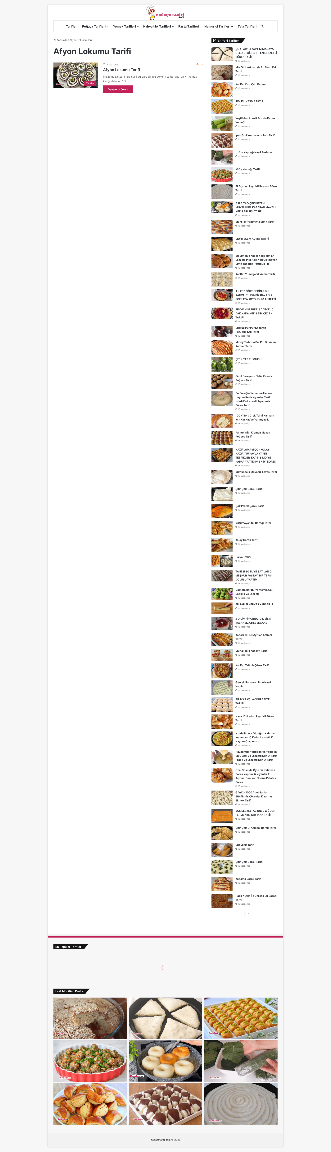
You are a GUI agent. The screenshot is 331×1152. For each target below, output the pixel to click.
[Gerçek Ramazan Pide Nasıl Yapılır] (222, 687)
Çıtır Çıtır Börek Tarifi (249, 488)
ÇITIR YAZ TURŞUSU (248, 359)
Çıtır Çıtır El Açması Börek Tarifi (255, 827)
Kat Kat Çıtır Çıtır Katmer (251, 84)
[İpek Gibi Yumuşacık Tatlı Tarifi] (222, 140)
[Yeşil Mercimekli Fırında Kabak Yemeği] (222, 123)
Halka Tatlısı (243, 557)
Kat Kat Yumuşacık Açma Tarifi (255, 274)
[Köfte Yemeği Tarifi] (222, 174)
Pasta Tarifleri (188, 26)
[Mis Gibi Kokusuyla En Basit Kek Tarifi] (222, 72)
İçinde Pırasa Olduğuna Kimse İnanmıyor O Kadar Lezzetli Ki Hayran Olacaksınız (254, 737)
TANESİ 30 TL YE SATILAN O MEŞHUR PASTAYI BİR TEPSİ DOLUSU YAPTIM (253, 575)
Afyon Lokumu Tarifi (121, 69)
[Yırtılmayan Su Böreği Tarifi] (222, 528)
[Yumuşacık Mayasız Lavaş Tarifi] (222, 477)
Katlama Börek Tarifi (248, 878)
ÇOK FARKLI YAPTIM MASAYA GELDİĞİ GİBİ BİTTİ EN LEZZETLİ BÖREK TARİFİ (256, 52)
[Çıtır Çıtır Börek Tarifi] (222, 494)
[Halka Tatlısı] (222, 561)
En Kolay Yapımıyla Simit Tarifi (254, 221)
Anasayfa (61, 39)
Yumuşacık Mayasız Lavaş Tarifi (256, 471)
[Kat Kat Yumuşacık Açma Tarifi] (222, 279)
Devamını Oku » (118, 89)
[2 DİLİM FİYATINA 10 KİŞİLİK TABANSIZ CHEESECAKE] (222, 623)
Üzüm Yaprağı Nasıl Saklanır (253, 152)
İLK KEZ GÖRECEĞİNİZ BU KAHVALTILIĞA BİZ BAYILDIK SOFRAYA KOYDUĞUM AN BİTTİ (255, 295)
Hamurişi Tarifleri (217, 26)
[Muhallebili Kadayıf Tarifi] (222, 655)
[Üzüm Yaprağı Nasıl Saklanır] (222, 157)
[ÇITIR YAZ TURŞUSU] (222, 364)
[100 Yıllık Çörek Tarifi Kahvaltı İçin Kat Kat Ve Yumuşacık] (222, 421)
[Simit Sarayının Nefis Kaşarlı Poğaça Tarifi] (222, 381)
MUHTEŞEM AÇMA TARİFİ (252, 238)
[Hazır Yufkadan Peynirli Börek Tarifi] (222, 721)
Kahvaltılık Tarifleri (157, 26)
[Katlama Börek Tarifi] (222, 884)
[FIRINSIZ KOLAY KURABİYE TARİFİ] (222, 704)
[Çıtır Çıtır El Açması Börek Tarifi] (222, 833)
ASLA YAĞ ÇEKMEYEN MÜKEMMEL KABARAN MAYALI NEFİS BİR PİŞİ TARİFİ (255, 207)
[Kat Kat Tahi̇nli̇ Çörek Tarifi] (222, 670)
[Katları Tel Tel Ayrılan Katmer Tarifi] (222, 639)
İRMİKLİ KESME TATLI (249, 101)
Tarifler (71, 26)
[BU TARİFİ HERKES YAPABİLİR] (222, 608)
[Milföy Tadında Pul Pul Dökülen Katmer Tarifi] (222, 347)
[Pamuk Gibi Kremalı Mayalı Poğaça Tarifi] (222, 438)
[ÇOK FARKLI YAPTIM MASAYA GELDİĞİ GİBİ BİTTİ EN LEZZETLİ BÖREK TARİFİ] (222, 54)
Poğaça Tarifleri (94, 26)
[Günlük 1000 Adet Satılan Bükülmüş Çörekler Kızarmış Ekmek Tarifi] (222, 798)
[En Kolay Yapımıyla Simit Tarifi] (222, 227)
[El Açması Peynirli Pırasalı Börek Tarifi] (222, 191)
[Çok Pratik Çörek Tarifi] (222, 511)
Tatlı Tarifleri (247, 26)
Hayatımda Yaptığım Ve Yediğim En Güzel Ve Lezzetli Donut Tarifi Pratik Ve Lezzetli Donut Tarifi (256, 755)
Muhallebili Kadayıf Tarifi (251, 650)
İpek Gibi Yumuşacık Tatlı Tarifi (255, 135)
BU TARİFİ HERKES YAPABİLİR (254, 604)
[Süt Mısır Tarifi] (222, 850)
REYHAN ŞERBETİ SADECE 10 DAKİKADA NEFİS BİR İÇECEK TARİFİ (254, 313)
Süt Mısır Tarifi (244, 844)
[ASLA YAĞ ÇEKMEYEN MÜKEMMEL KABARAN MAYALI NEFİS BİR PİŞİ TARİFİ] (222, 207)
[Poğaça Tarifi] (165, 12)
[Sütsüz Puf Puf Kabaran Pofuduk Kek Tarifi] (222, 331)
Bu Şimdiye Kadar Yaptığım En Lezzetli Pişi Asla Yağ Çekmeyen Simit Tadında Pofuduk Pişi (256, 259)
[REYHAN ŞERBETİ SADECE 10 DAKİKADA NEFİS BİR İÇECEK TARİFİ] (222, 313)
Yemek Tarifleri (124, 26)
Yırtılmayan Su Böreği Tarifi (253, 522)
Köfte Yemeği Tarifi (247, 169)
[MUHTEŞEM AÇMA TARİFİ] (222, 244)
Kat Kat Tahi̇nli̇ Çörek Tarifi (252, 665)
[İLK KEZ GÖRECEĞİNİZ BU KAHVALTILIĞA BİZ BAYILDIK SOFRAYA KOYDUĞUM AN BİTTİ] (222, 295)
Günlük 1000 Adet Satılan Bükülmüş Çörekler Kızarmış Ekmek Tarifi (254, 796)
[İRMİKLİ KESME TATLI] (222, 106)
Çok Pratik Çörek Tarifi (250, 505)
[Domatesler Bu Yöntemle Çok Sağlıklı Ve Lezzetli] (222, 594)
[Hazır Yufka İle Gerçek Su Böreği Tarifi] (222, 901)
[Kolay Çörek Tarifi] (222, 545)
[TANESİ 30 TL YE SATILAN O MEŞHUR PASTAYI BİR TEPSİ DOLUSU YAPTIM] (222, 575)
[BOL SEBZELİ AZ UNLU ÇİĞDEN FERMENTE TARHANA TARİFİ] (222, 816)
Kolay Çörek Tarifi (246, 539)
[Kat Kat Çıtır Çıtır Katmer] (222, 89)
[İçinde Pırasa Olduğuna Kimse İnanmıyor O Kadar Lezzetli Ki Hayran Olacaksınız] (222, 738)
